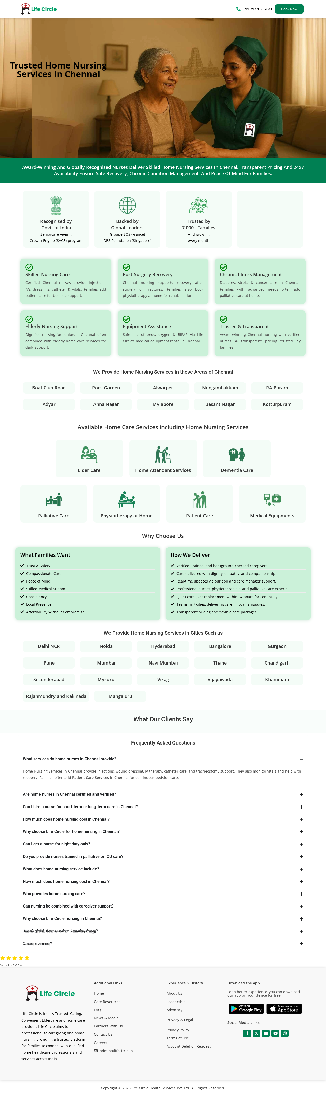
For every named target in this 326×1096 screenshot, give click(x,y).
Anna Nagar (106, 404)
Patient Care (199, 515)
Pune (49, 663)
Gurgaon (277, 646)
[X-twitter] (256, 1033)
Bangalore (220, 646)
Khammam (277, 679)
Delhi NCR (49, 646)
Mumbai (106, 663)
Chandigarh (277, 663)
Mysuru (106, 679)
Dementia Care (237, 470)
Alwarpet (163, 388)
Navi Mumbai (163, 663)
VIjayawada (220, 679)
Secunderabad (48, 679)
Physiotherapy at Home (126, 515)
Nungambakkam (220, 388)
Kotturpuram (277, 404)
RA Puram (277, 388)
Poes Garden (106, 388)
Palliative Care (53, 515)
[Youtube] (275, 1033)
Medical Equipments (272, 515)
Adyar (49, 404)
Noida (106, 646)
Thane (220, 663)
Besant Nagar (220, 404)
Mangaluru (120, 696)
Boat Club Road (49, 388)
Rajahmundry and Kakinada (56, 696)
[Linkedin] (266, 1033)
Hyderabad (163, 646)
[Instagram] (285, 1033)
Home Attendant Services (163, 470)
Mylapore (163, 404)
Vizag (163, 679)
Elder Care (89, 470)
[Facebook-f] (247, 1033)
